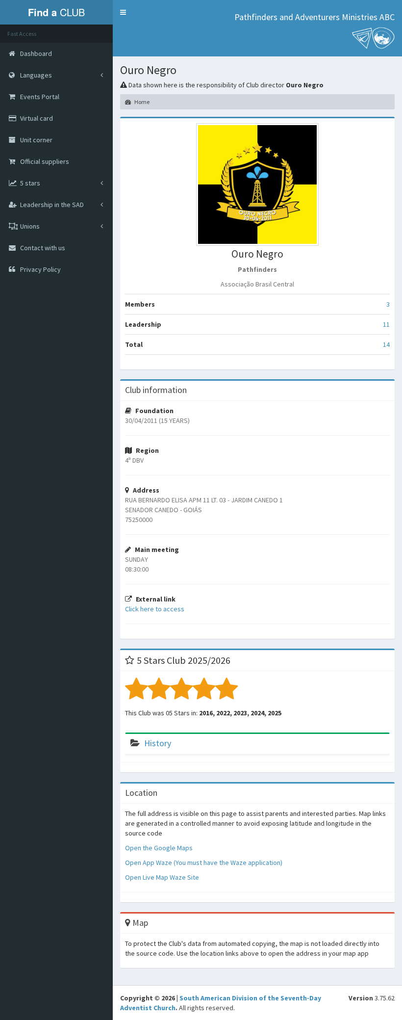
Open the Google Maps (159, 847)
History (157, 743)
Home (141, 101)
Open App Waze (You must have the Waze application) (203, 862)
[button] (123, 12)
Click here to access (154, 608)
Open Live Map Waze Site (162, 877)
